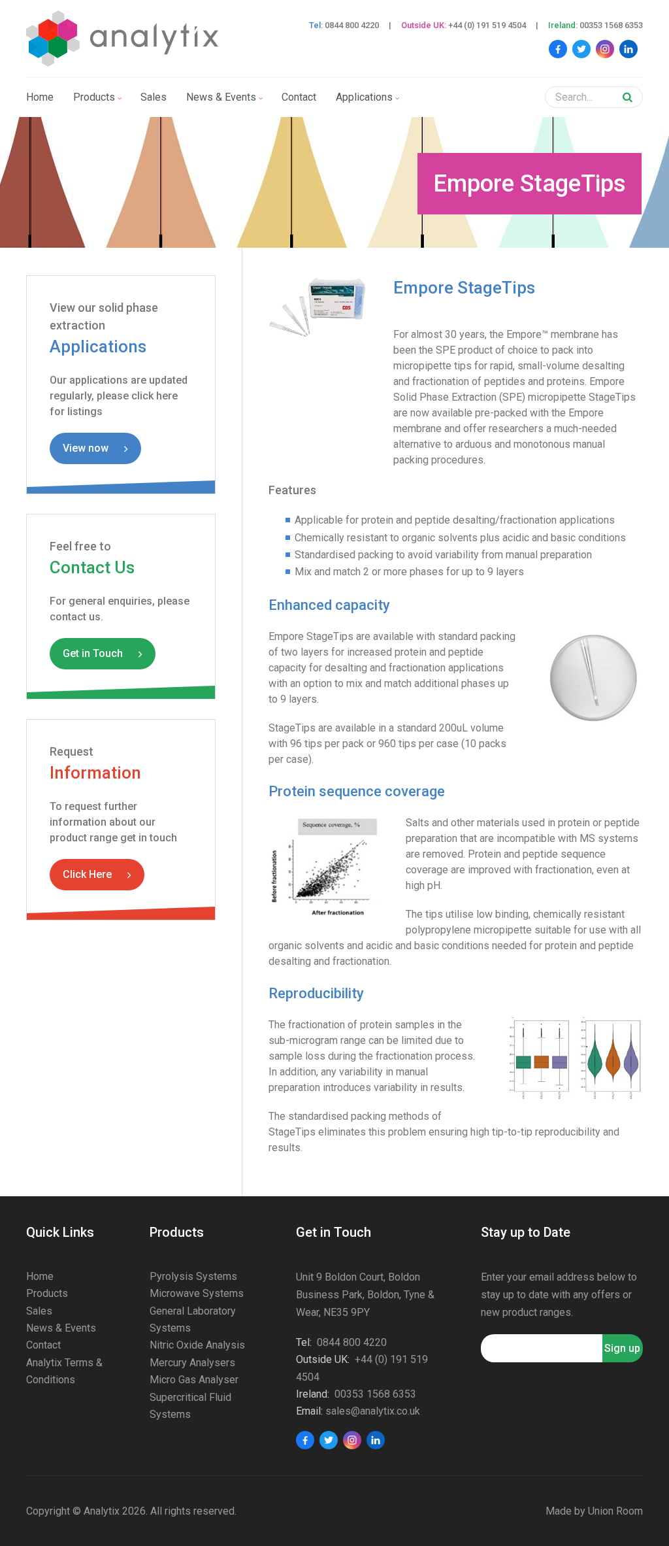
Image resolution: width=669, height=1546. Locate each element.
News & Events (61, 1328)
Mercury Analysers (192, 1362)
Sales (153, 97)
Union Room (615, 1511)
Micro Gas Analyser (194, 1379)
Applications (364, 97)
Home (40, 97)
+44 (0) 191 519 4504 (487, 25)
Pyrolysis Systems (193, 1276)
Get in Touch (93, 653)
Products (94, 97)
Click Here (87, 874)
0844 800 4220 (352, 25)
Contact (299, 97)
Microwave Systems (197, 1293)
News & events (221, 97)
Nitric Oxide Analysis (197, 1345)
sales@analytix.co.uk (372, 1411)
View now (85, 448)
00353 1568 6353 (611, 25)
